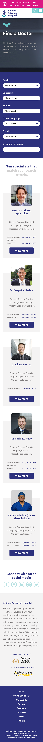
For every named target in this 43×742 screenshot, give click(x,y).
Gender (7, 131)
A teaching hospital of (21, 654)
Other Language (11, 118)
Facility (7, 79)
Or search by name (13, 143)
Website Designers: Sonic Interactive (21, 737)
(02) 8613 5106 (29, 542)
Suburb (7, 105)
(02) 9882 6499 (29, 314)
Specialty (8, 92)
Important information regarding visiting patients (24, 4)
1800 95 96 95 (29, 388)
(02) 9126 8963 (29, 462)
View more (21, 250)
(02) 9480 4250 (29, 237)
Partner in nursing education (23, 667)
